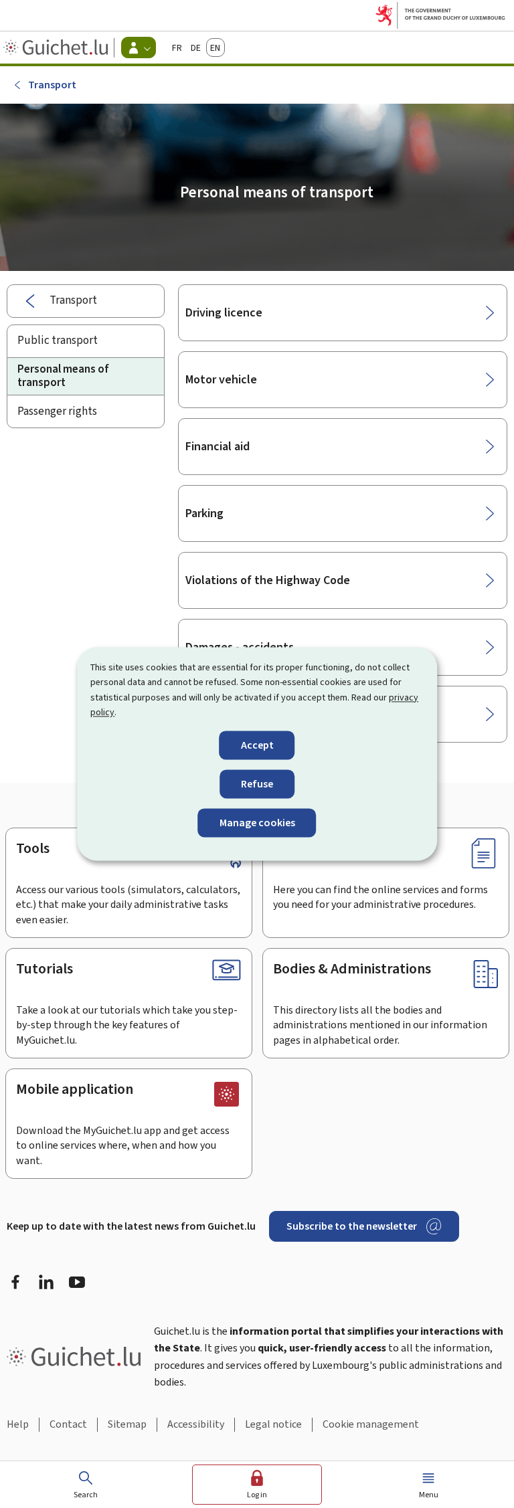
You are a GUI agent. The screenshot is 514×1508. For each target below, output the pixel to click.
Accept (257, 745)
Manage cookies (257, 823)
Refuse (257, 784)
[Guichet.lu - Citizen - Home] (57, 47)
